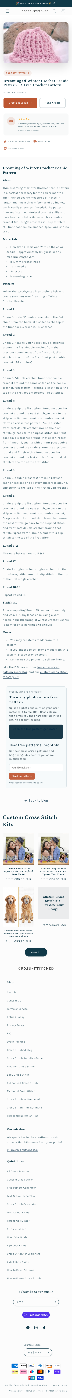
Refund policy (60, 1385)
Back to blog (38, 800)
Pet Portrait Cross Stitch (22, 1083)
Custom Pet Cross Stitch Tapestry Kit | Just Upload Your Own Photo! (18, 933)
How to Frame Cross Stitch (24, 1278)
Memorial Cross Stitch (21, 1091)
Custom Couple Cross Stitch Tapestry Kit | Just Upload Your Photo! (53, 871)
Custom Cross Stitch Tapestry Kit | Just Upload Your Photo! (18, 871)
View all (36, 952)
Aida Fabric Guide (18, 1262)
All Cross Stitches (18, 1171)
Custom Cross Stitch (20, 1179)
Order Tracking (16, 1041)
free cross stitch (48, 667)
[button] (7, 11)
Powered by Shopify (39, 1385)
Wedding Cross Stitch (21, 1066)
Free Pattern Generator (21, 1187)
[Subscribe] (55, 1302)
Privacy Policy (15, 1025)
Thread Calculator (18, 1220)
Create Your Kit (18, 102)
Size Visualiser (16, 1229)
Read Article (52, 102)
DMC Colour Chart (18, 1212)
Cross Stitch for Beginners (23, 1253)
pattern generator (15, 672)
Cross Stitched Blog (19, 1050)
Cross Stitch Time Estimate (24, 1107)
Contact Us (14, 1000)
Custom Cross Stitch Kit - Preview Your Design (53, 903)
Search (11, 992)
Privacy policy (15, 1391)
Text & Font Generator (21, 1196)
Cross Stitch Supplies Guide (25, 1058)
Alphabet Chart (16, 1245)
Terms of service (34, 1391)
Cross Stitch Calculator (22, 1204)
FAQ (9, 1033)
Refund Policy (15, 1017)
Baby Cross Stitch (18, 1074)
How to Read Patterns (20, 1270)
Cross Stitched (21, 1385)
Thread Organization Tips (22, 1115)
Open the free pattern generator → (35, 731)
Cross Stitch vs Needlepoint (25, 1099)
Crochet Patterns (17, 73)
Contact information (56, 1391)
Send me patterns (21, 776)
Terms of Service (17, 1008)
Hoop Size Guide (17, 1237)
